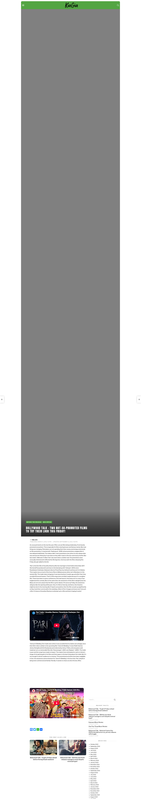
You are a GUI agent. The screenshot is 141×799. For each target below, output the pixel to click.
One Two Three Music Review (98, 726)
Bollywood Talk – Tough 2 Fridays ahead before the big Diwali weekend (43, 758)
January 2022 (94, 786)
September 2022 (95, 770)
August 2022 (94, 772)
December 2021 (94, 788)
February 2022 (94, 784)
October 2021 (94, 793)
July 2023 (93, 750)
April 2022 (93, 780)
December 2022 (94, 764)
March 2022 (93, 782)
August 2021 (94, 797)
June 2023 (93, 752)
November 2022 (95, 766)
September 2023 (95, 746)
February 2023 (94, 760)
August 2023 (94, 748)
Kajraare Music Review (96, 722)
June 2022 (93, 776)
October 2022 (94, 768)
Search (114, 700)
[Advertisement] (58, 601)
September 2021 (95, 795)
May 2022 (93, 778)
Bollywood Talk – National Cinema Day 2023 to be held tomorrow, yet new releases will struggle (102, 732)
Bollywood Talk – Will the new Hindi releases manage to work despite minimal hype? (72, 759)
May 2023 (93, 754)
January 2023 (94, 762)
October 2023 (94, 744)
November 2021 (94, 791)
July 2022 (93, 774)
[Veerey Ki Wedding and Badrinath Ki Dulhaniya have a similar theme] (2, 399)
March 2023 (93, 758)
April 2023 (93, 756)
